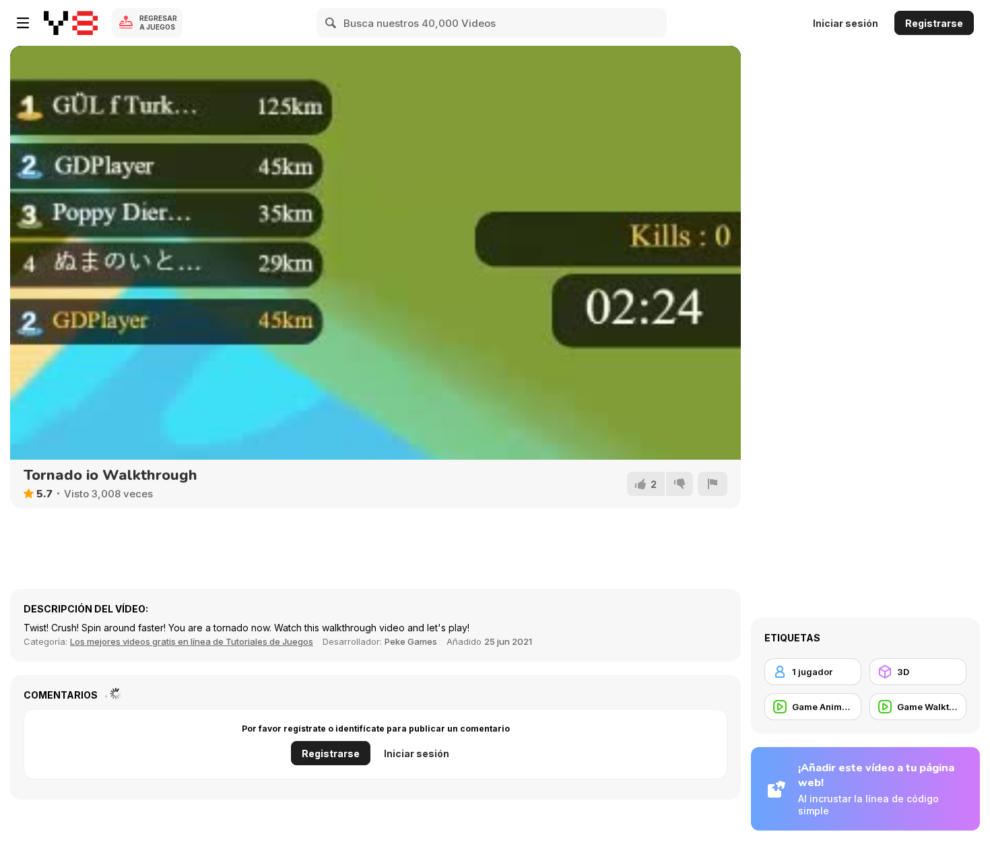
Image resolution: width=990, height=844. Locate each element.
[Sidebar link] (22, 22)
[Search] (331, 23)
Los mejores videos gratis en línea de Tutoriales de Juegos (191, 641)
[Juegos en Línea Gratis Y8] (70, 23)
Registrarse (934, 23)
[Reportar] (712, 484)
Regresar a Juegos (158, 22)
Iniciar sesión (845, 23)
